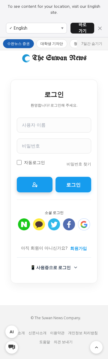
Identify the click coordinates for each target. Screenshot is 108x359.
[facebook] (69, 227)
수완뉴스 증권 (18, 43)
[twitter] (54, 227)
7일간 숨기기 (91, 43)
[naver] (24, 227)
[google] (84, 227)
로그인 (73, 185)
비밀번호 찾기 (79, 164)
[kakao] (39, 227)
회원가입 (78, 248)
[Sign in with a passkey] (34, 184)
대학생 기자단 (51, 43)
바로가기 (82, 28)
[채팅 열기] (11, 347)
